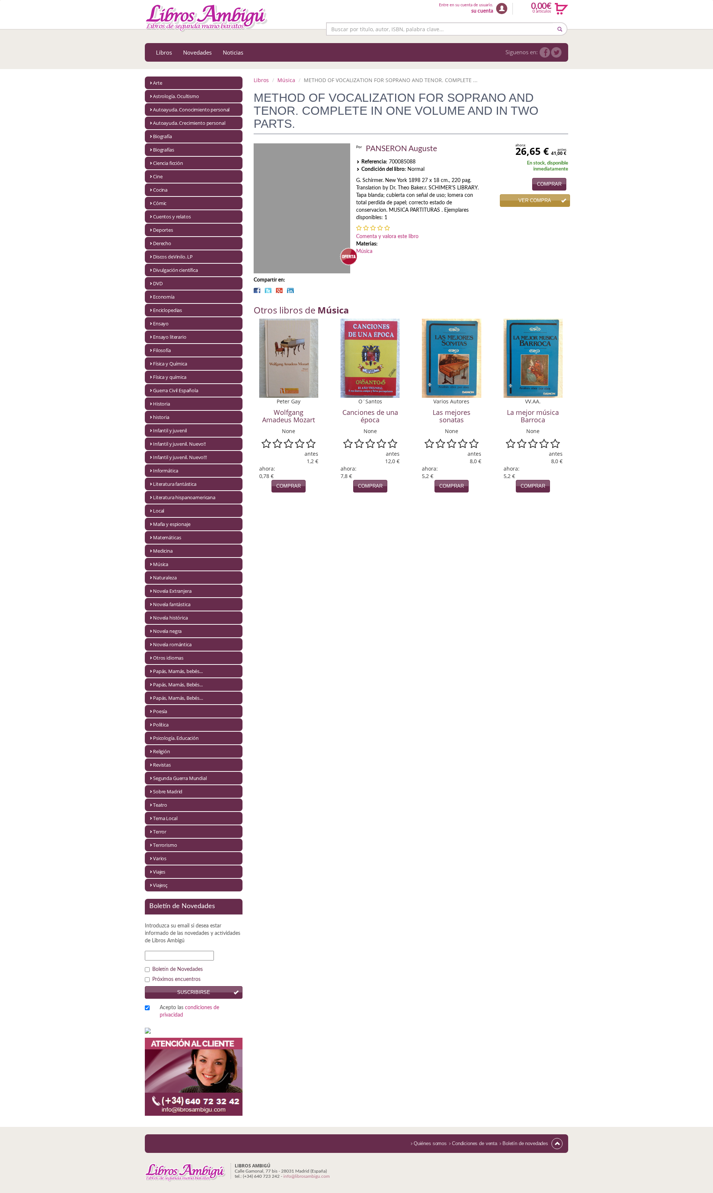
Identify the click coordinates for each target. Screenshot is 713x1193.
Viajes (159, 871)
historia (161, 417)
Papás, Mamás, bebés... (178, 671)
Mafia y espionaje (171, 524)
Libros (164, 52)
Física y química (169, 377)
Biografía (162, 136)
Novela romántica (172, 644)
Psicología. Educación (176, 738)
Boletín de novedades (525, 1143)
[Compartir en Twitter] (268, 290)
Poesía (160, 711)
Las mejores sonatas (452, 416)
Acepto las (189, 1011)
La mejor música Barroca (533, 416)
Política (161, 724)
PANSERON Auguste (401, 149)
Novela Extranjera (172, 591)
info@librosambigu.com (306, 1176)
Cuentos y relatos (172, 216)
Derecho (162, 243)
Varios (159, 858)
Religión (161, 751)
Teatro (160, 805)
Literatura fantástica (174, 484)
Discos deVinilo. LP (173, 256)
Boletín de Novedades (177, 969)
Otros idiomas (168, 657)
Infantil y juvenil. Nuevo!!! (180, 457)
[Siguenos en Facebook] (545, 52)
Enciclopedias (167, 310)
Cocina (160, 189)
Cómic (159, 203)
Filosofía (162, 350)
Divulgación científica (175, 270)
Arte (157, 82)
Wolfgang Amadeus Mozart (288, 416)
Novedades (197, 52)
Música (160, 564)
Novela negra (167, 631)
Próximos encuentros (176, 979)
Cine (157, 176)
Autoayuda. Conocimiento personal (191, 109)
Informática (165, 470)
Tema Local (165, 818)
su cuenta (482, 11)
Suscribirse (193, 992)
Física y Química (170, 363)
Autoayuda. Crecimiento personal (189, 123)
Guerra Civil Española (175, 390)
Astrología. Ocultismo (176, 96)
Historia (161, 403)
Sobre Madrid (167, 791)
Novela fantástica (171, 604)
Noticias (233, 52)
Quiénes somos (430, 1143)
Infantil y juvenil (170, 430)
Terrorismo (165, 845)
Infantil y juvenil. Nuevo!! (179, 444)
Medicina (163, 550)
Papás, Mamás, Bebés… (178, 698)
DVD (158, 283)
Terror (159, 831)
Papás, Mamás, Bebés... (178, 684)
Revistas (162, 764)
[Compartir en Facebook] (257, 290)
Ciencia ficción (168, 163)
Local (158, 510)
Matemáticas (167, 537)
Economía (164, 296)
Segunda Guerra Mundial (180, 778)
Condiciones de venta (474, 1143)
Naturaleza (165, 577)
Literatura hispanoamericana (184, 497)
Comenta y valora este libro (387, 236)
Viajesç (160, 885)
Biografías (163, 149)
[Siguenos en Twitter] (556, 52)
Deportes (163, 230)
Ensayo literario (169, 337)
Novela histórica (170, 617)
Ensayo (161, 323)
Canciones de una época (370, 416)
